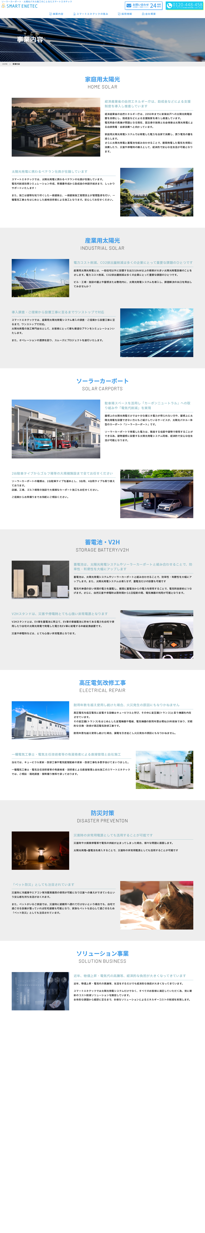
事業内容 (58, 14)
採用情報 (126, 14)
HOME (5, 64)
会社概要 (150, 14)
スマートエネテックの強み (92, 14)
